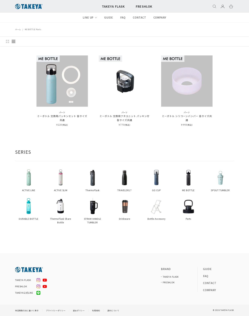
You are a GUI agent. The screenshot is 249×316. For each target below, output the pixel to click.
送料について (113, 310)
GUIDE (108, 17)
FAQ (123, 17)
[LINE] (38, 293)
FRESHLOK (144, 6)
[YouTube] (44, 280)
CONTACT (139, 17)
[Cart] (231, 6)
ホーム (18, 29)
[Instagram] (38, 280)
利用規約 (96, 310)
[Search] (214, 6)
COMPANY (159, 17)
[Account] (222, 6)
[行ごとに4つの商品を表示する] (13, 41)
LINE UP (88, 17)
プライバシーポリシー (55, 310)
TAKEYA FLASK (113, 6)
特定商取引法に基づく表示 (26, 310)
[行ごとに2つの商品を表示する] (7, 41)
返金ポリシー (79, 310)
